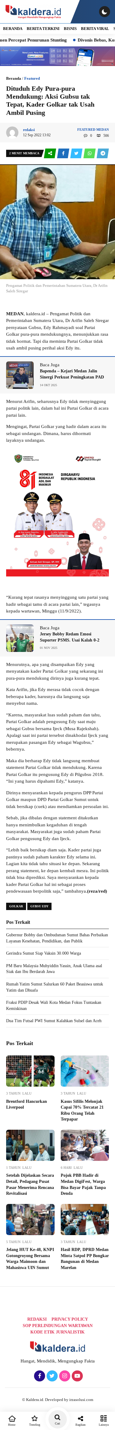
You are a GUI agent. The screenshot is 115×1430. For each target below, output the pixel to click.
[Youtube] (76, 1376)
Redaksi (37, 1319)
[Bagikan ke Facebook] (63, 153)
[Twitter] (51, 1376)
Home (11, 1424)
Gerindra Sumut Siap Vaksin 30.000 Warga (43, 953)
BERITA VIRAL (95, 28)
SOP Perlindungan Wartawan (58, 1325)
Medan (102, 129)
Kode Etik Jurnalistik (57, 1332)
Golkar (16, 906)
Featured (32, 78)
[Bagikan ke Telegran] (103, 153)
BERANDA (12, 28)
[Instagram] (64, 1376)
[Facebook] (39, 1376)
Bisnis (70, 28)
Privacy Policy (70, 1319)
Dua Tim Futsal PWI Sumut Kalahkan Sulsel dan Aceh (54, 1021)
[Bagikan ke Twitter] (76, 153)
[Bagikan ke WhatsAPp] (90, 153)
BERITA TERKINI (43, 28)
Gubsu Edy (39, 906)
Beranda (13, 78)
